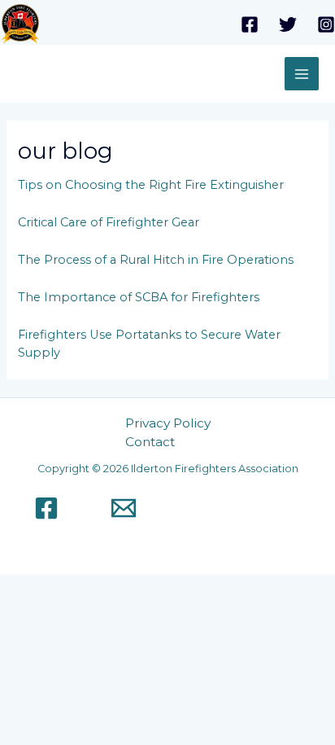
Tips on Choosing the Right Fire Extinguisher (151, 184)
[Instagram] (326, 24)
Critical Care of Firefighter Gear (108, 222)
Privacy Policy (168, 423)
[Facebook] (250, 24)
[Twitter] (288, 24)
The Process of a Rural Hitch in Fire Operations (156, 259)
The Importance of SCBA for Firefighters (138, 297)
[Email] (124, 508)
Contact (150, 441)
